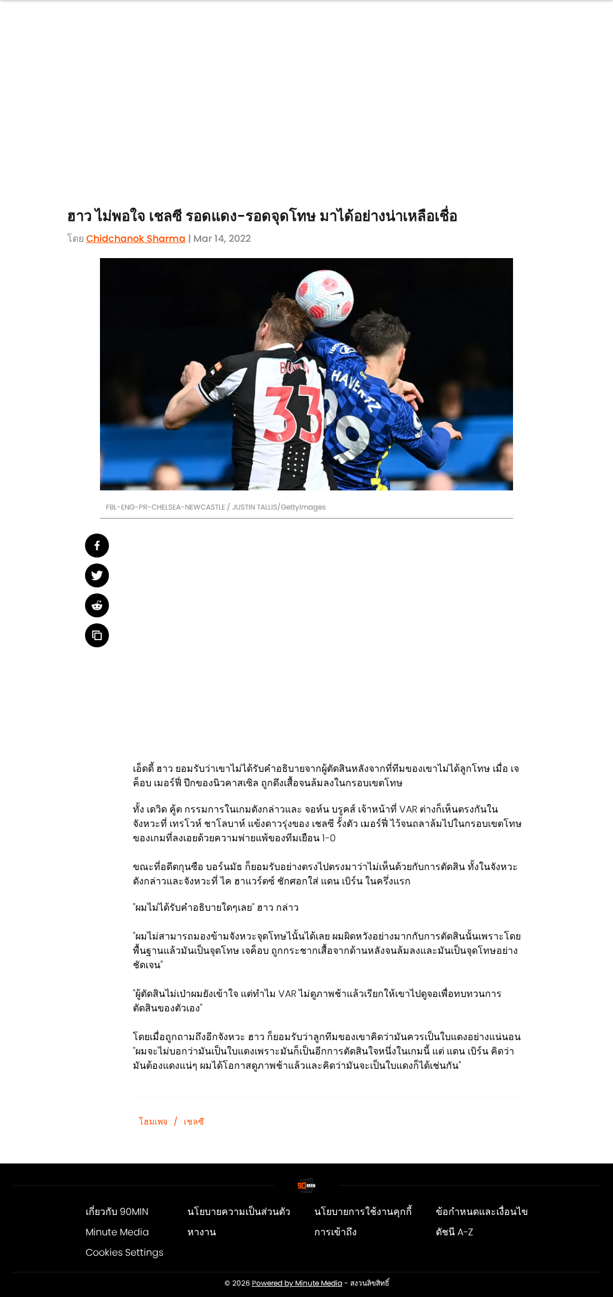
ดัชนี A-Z (454, 1232)
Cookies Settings (124, 1252)
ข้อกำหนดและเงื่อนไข (482, 1212)
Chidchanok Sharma (136, 239)
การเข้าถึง (335, 1232)
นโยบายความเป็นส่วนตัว (238, 1212)
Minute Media (117, 1232)
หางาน (201, 1232)
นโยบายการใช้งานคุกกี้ (363, 1212)
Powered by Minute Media (297, 1283)
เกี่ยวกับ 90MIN (117, 1212)
